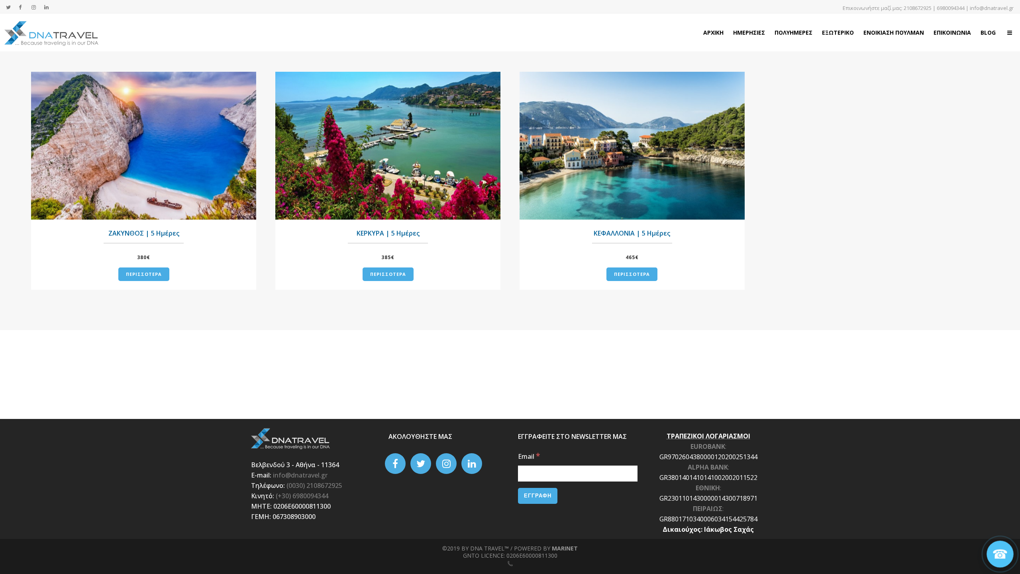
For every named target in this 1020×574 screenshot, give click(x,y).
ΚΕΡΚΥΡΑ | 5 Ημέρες (388, 233)
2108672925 (918, 8)
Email (529, 456)
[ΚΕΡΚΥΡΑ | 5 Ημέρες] (387, 146)
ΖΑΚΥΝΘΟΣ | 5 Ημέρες (143, 233)
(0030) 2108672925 (314, 485)
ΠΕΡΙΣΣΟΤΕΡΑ (144, 274)
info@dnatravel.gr (992, 8)
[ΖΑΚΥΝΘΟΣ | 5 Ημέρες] (143, 146)
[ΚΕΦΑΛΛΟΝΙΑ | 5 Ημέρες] (632, 146)
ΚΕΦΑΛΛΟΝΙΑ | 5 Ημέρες (632, 233)
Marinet (565, 548)
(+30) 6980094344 (302, 495)
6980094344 (951, 8)
